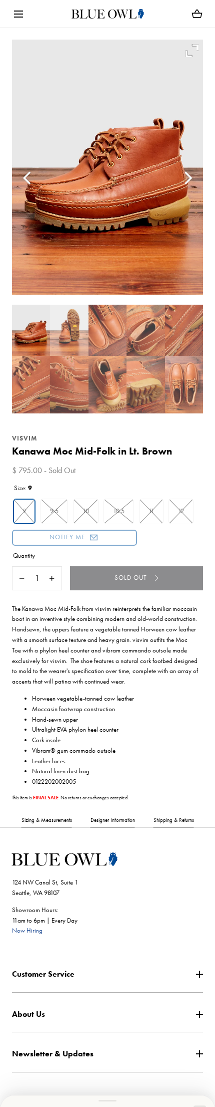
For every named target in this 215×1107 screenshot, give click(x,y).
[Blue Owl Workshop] (108, 14)
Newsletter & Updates (53, 1053)
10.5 (118, 511)
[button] (18, 14)
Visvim (25, 438)
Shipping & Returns (174, 819)
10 (85, 511)
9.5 (54, 511)
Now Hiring (27, 930)
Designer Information (112, 819)
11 (151, 511)
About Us (28, 1014)
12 (181, 511)
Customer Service (43, 974)
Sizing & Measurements (47, 819)
